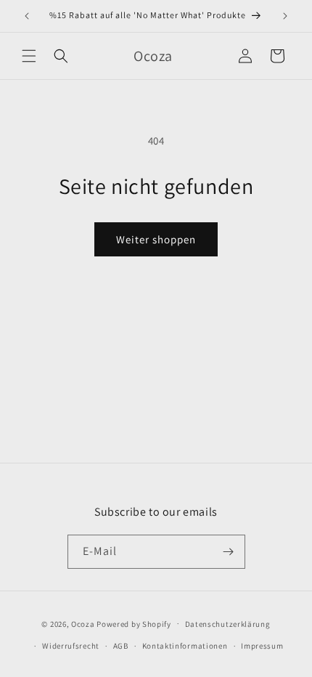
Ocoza (83, 623)
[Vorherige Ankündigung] (27, 16)
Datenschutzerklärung (228, 624)
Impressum (262, 646)
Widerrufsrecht (70, 646)
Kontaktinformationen (185, 646)
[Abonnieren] (229, 552)
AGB (120, 646)
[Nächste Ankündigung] (285, 16)
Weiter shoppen (156, 239)
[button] (29, 56)
